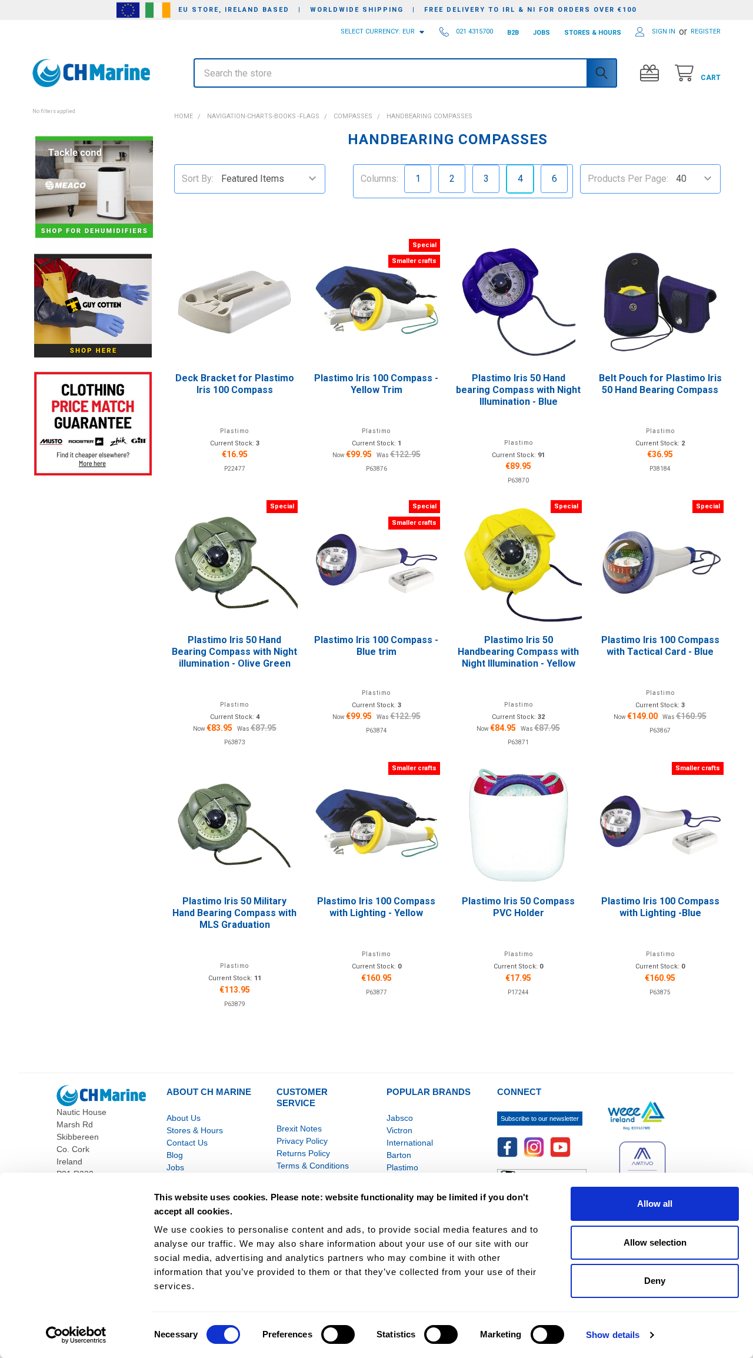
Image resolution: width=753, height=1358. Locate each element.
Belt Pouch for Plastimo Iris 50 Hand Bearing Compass (660, 383)
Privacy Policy (302, 1141)
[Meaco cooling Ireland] (94, 188)
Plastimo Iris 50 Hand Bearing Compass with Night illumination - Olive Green (234, 651)
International (410, 1142)
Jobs (175, 1167)
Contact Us (187, 1142)
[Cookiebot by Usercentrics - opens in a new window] (76, 1335)
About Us (183, 1118)
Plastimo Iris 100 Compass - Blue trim (376, 645)
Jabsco (400, 1118)
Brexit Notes (299, 1128)
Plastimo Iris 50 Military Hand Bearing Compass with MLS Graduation (234, 913)
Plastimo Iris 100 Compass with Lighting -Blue (660, 907)
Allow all (654, 1204)
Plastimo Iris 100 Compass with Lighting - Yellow (376, 907)
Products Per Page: (628, 178)
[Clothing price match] (93, 423)
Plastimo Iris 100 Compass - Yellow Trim (376, 383)
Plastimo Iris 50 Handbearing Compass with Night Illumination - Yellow (518, 651)
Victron (399, 1130)
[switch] (338, 1334)
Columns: (379, 178)
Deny (654, 1281)
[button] (92, 104)
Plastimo (402, 1167)
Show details (612, 1335)
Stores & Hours (194, 1130)
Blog (174, 1155)
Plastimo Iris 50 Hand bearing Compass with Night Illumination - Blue (518, 389)
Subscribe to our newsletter (540, 1118)
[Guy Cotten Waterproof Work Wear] (93, 305)
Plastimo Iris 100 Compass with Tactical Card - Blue (660, 645)
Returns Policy (303, 1153)
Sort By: (198, 178)
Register (706, 31)
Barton (399, 1155)
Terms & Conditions (312, 1165)
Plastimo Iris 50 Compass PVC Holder (518, 907)
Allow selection (655, 1242)
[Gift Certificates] (652, 73)
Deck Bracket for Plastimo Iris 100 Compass (234, 383)
